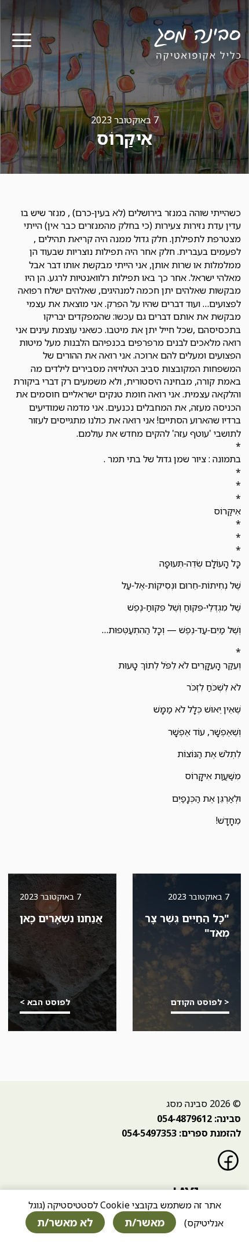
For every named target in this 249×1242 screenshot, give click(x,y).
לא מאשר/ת (65, 1222)
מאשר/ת (144, 1222)
